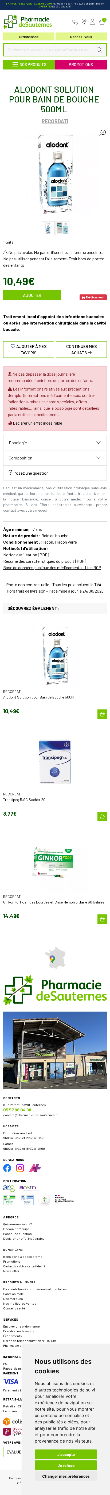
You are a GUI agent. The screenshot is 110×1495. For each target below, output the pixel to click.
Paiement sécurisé (17, 1390)
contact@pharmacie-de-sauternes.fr (30, 1115)
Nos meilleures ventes (19, 1303)
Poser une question (17, 1233)
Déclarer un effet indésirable (37, 422)
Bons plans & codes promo (22, 1256)
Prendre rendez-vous (18, 1331)
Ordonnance (29, 36)
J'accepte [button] (66, 1454)
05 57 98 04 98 (17, 1109)
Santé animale (13, 1294)
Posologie (18, 442)
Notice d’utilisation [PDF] (26, 554)
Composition (20, 457)
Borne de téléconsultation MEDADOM (29, 1340)
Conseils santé (14, 1308)
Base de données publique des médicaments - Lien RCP (52, 567)
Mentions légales (20, 1478)
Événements (12, 1336)
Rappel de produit (16, 1368)
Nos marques (13, 1298)
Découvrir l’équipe (16, 1229)
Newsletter (11, 1271)
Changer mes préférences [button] (66, 1476)
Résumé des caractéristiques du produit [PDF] (44, 561)
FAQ (6, 1363)
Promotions (81, 64)
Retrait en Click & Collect (21, 1406)
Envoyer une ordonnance (21, 1326)
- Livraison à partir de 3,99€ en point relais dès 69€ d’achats (55, 5)
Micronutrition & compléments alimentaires (35, 1289)
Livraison (10, 1411)
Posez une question (31, 472)
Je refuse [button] (66, 1465)
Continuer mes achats (81, 349)
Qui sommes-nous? (17, 1224)
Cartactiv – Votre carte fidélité (24, 1266)
